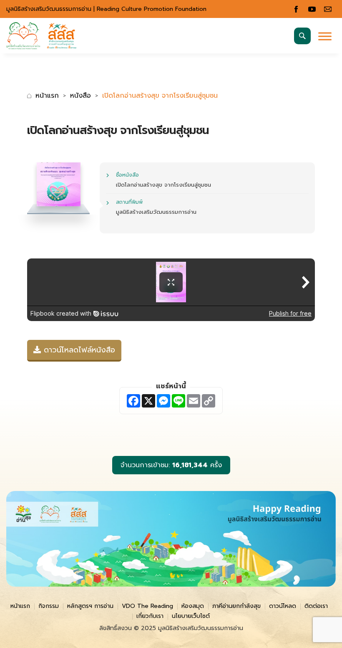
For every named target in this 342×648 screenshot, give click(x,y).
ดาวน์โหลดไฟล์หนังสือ (78, 350)
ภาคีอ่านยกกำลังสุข (236, 606)
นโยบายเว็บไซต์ (191, 616)
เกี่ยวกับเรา (149, 616)
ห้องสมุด (192, 606)
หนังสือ (80, 96)
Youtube (312, 9)
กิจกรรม (48, 606)
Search (302, 36)
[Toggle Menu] (325, 36)
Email (328, 9)
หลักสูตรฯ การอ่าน (90, 606)
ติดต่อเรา (316, 606)
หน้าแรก (47, 96)
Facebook (296, 9)
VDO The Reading (147, 606)
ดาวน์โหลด (282, 606)
